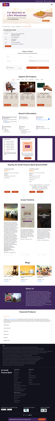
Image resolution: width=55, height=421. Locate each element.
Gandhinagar (18, 26)
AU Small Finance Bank (9, 169)
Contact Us (31, 382)
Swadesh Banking (17, 387)
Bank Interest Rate (32, 375)
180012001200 (13, 39)
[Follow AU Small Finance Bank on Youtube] (30, 415)
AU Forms (15, 380)
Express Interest (7, 104)
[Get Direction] (49, 119)
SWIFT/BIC (16, 379)
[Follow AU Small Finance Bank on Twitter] (27, 415)
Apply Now (41, 104)
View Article (6, 281)
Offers (30, 372)
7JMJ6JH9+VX (40, 118)
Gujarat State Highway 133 (42, 128)
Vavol (49, 128)
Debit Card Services (32, 377)
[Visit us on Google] (25, 415)
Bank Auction (16, 372)
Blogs (30, 374)
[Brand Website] (31, 415)
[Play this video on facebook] (27, 216)
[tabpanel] (27, 16)
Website (7, 191)
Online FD (16, 398)
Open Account (41, 419)
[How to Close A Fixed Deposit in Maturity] (27, 270)
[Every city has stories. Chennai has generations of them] (11, 212)
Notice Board (16, 374)
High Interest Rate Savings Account (20, 393)
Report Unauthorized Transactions (20, 385)
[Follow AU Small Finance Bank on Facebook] (23, 415)
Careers (30, 370)
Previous (4, 94)
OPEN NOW (21, 44)
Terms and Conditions (18, 382)
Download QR (27, 158)
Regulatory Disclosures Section (34, 384)
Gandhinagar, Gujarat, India (43, 119)
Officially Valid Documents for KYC (20, 388)
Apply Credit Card (17, 397)
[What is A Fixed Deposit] (10, 270)
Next (50, 94)
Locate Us (30, 380)
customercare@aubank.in (15, 42)
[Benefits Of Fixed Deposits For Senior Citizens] (44, 270)
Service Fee (16, 375)
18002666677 (13, 40)
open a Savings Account (12, 319)
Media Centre (16, 370)
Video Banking (16, 402)
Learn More (15, 104)
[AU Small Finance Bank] (6, 4)
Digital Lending (16, 384)
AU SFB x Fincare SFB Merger (19, 390)
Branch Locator (16, 377)
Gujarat (13, 26)
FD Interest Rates (17, 400)
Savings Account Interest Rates (19, 395)
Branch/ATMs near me (7, 26)
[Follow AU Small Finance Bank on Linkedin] (28, 415)
